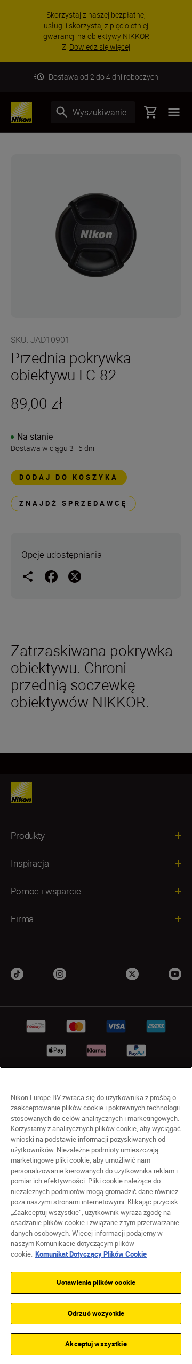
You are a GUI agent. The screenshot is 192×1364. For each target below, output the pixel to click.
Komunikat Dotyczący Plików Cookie (91, 1254)
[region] (96, 1215)
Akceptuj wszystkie (95, 1344)
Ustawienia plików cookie (96, 1282)
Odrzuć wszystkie (96, 1313)
